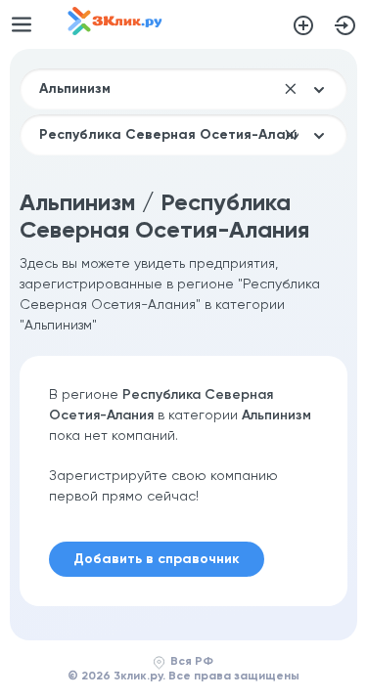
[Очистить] (290, 89)
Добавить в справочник (303, 25)
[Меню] (21, 24)
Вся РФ (191, 662)
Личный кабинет (345, 25)
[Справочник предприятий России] (115, 31)
